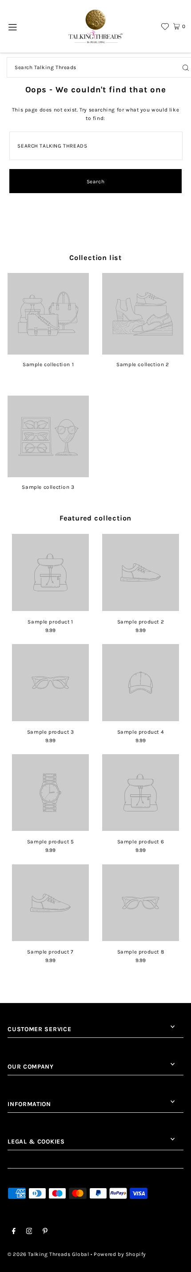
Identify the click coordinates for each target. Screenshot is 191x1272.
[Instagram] (29, 1232)
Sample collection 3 (48, 487)
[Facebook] (14, 1232)
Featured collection (95, 518)
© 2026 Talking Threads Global (48, 1254)
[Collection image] (48, 351)
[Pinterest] (45, 1232)
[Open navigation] (13, 26)
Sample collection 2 (142, 364)
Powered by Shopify (120, 1254)
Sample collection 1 (48, 364)
